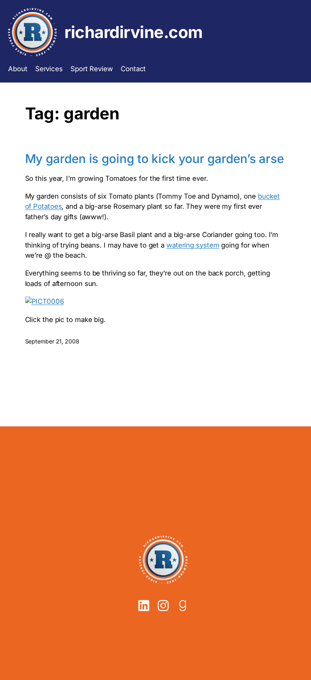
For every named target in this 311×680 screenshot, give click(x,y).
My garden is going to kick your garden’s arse (154, 158)
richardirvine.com (133, 32)
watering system (192, 245)
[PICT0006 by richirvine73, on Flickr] (44, 301)
